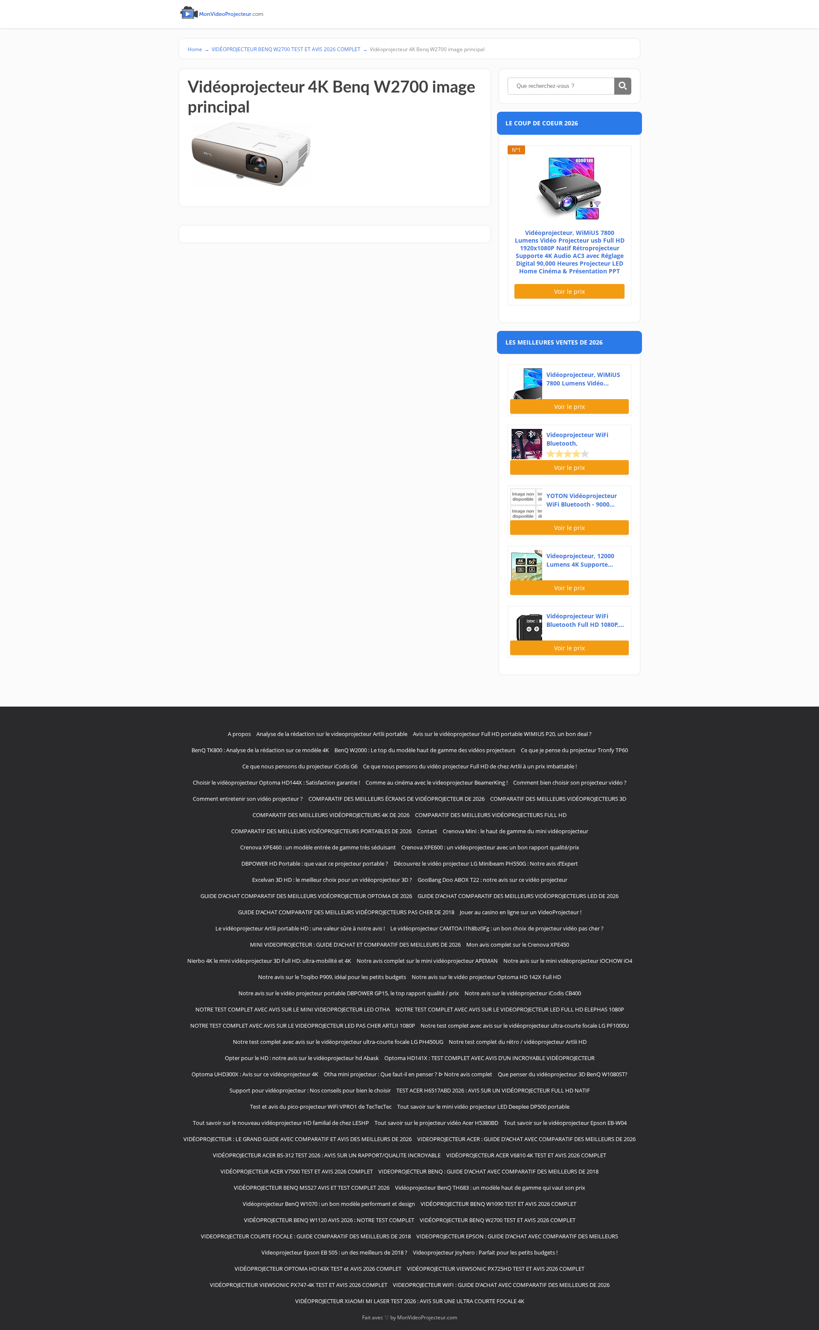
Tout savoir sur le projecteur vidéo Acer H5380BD (436, 1123)
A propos (239, 734)
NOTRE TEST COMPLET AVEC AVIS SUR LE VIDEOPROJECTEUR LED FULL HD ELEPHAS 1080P (509, 1009)
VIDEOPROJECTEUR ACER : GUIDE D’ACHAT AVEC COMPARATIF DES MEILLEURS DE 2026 (526, 1139)
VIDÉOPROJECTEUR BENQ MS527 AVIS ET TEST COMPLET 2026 (311, 1187)
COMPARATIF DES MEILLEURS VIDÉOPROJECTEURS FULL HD (490, 815)
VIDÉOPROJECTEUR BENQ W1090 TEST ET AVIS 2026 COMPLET (498, 1204)
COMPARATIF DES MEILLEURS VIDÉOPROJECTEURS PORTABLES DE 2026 (321, 831)
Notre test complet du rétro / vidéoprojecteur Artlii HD (518, 1042)
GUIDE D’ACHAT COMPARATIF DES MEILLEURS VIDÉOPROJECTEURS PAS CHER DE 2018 (346, 912)
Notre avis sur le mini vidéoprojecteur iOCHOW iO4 (567, 961)
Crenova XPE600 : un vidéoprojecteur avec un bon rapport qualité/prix (490, 847)
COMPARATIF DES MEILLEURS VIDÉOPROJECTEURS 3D (558, 799)
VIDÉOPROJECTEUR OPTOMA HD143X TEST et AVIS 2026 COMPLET (318, 1268)
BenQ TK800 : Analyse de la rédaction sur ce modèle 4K (260, 750)
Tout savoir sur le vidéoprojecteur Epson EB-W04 (565, 1123)
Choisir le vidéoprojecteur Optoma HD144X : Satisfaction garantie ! (276, 782)
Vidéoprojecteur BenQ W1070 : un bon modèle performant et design (329, 1204)
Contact (427, 831)
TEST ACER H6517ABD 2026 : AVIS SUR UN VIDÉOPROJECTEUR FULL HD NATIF (493, 1090)
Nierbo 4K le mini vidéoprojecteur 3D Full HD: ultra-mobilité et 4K (269, 961)
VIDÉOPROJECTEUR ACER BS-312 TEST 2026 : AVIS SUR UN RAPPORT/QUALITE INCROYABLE (327, 1155)
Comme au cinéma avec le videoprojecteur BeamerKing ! (437, 782)
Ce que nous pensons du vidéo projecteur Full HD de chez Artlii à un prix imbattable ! (470, 766)
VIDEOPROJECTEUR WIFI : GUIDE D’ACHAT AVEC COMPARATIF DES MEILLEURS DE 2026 (501, 1285)
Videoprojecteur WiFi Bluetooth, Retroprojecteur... (577, 439)
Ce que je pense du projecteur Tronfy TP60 (574, 750)
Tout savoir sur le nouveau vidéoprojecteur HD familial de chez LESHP (281, 1123)
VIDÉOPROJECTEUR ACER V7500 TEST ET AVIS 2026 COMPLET (297, 1171)
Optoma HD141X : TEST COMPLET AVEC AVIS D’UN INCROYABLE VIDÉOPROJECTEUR (489, 1058)
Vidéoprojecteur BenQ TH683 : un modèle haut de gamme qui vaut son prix (490, 1187)
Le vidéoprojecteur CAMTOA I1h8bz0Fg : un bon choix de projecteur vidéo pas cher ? (497, 928)
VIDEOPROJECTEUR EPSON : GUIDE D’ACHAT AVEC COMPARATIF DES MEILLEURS (517, 1236)
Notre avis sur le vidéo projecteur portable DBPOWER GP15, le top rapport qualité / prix (348, 993)
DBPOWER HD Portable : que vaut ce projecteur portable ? (314, 863)
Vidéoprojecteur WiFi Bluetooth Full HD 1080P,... (585, 620)
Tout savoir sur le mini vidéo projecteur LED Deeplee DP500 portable (483, 1106)
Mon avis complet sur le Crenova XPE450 (517, 944)
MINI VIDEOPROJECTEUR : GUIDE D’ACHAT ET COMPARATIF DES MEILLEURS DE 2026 (355, 944)
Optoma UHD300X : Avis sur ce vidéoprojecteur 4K (255, 1074)
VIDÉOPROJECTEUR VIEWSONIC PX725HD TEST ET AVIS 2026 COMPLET (495, 1268)
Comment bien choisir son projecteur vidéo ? (570, 782)
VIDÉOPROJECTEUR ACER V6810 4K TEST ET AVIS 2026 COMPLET (526, 1155)
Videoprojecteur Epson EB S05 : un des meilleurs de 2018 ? (334, 1252)
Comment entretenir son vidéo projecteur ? (248, 799)
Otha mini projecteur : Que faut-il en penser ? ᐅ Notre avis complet (408, 1074)
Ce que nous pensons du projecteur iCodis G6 (299, 766)
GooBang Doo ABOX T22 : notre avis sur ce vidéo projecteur (492, 880)
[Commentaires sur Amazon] (567, 453)
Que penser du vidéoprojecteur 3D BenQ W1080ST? (562, 1074)
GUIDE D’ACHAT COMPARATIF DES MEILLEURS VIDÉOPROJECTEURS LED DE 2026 (518, 896)
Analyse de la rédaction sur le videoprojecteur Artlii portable (331, 734)
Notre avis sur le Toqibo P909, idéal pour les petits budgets (332, 977)
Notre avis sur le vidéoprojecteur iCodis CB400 (523, 993)
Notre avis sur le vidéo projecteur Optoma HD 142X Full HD (486, 977)
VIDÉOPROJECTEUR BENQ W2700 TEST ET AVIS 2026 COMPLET (497, 1220)
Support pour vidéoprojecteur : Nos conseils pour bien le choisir (310, 1090)
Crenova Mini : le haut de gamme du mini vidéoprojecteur (515, 831)
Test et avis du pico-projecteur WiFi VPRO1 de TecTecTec (321, 1106)
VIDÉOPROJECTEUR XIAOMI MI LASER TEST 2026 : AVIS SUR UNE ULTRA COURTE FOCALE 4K (409, 1301)
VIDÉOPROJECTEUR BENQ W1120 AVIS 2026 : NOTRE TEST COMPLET (329, 1220)
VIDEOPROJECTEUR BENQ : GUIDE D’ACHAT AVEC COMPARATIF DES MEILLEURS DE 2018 (488, 1171)
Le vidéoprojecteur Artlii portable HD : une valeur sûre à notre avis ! (300, 928)
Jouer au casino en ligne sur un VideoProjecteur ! (520, 912)
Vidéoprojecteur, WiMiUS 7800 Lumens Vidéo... (583, 379)
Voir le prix (569, 291)
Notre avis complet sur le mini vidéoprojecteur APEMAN (427, 961)
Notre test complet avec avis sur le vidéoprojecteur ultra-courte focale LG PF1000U (525, 1025)
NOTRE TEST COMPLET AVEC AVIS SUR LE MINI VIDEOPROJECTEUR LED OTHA (292, 1009)
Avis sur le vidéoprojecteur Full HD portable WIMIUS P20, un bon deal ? (502, 734)
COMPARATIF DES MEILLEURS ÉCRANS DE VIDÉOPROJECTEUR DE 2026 (396, 799)
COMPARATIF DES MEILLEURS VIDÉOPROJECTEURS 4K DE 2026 (331, 815)
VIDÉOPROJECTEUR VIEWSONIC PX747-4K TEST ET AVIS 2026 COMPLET (298, 1285)
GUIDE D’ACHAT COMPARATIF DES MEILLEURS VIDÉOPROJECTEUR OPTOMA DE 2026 (306, 896)
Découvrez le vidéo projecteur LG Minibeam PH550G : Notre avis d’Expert (486, 863)
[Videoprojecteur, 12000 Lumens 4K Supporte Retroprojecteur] (526, 564)
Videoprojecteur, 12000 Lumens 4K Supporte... (580, 560)
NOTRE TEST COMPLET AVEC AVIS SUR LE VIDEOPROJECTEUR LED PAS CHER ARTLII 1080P (302, 1025)
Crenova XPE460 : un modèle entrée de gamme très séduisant (318, 847)
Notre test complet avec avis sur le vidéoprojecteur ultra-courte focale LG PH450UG (338, 1042)
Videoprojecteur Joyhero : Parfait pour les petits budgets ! (485, 1252)
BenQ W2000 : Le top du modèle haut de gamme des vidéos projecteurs (424, 750)
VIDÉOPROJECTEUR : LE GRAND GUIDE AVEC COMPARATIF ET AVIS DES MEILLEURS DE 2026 (297, 1139)
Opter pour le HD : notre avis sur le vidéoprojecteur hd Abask (302, 1058)
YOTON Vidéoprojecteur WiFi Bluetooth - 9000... (581, 500)
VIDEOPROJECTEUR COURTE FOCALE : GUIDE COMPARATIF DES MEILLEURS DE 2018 (306, 1236)
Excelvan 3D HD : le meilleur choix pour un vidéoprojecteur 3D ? (332, 880)
